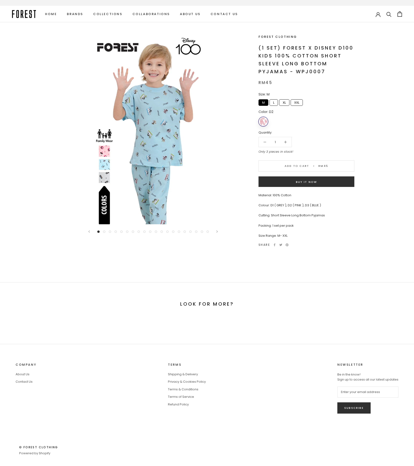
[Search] (388, 14)
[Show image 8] (139, 231)
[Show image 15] (179, 231)
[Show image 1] (98, 231)
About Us (190, 14)
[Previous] (89, 231)
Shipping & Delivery (183, 374)
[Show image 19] (202, 231)
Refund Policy (178, 404)
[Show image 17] (190, 231)
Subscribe (354, 408)
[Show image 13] (167, 231)
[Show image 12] (162, 231)
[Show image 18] (196, 231)
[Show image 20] (208, 231)
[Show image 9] (144, 231)
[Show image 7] (133, 231)
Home (51, 14)
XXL (297, 102)
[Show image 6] (127, 231)
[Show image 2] (104, 231)
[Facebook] (274, 244)
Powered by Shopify (34, 453)
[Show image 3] (110, 231)
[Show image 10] (150, 231)
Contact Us (224, 14)
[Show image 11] (156, 231)
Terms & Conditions (183, 389)
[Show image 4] (116, 231)
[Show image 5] (121, 231)
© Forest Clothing (38, 447)
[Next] (217, 231)
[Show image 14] (173, 231)
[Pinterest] (287, 244)
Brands (75, 14)
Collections (107, 14)
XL (284, 102)
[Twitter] (280, 244)
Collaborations (151, 14)
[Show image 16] (185, 231)
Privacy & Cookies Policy (187, 381)
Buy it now (306, 182)
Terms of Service (181, 396)
